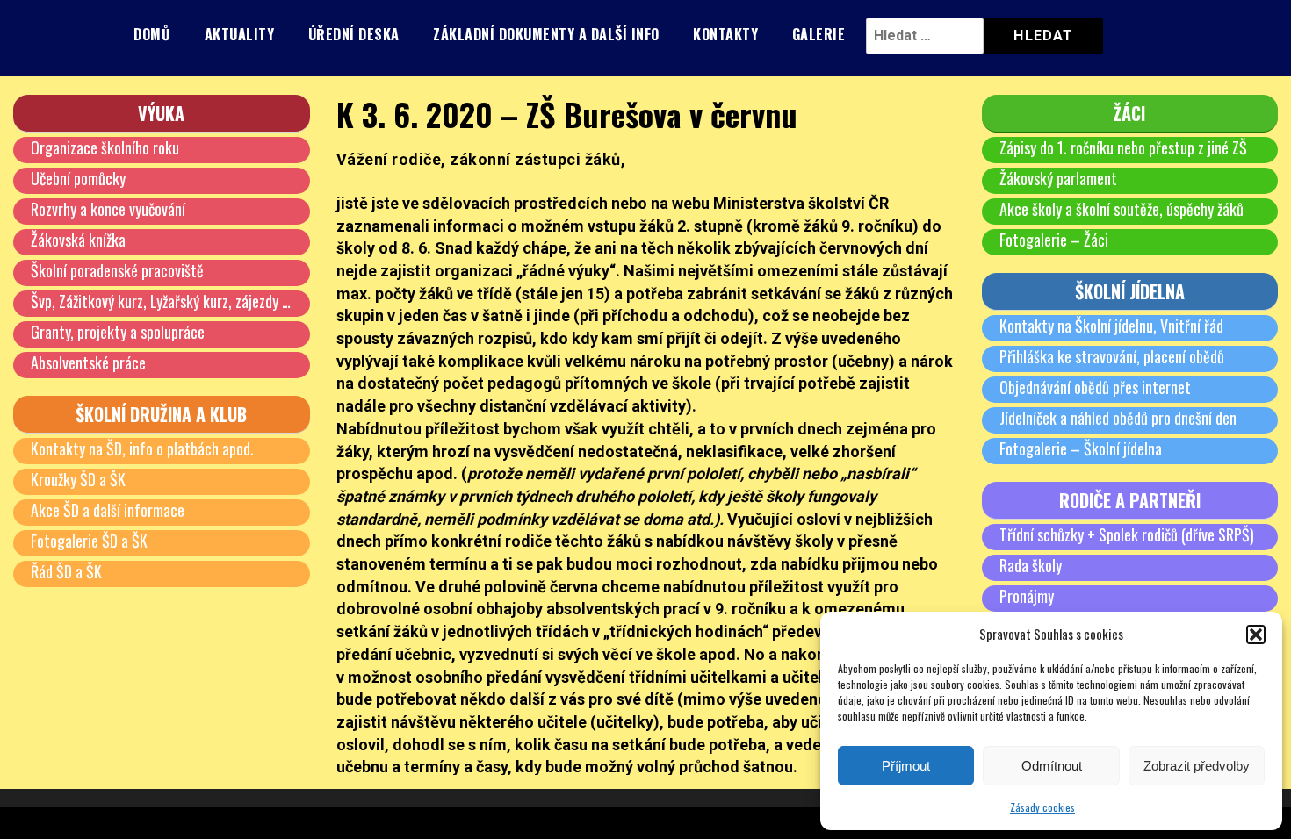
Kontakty (725, 34)
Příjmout (906, 765)
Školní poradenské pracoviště (117, 270)
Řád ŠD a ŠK (66, 571)
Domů (151, 34)
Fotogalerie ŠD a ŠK (89, 540)
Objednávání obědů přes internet (1095, 387)
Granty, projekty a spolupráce (118, 331)
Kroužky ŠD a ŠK (78, 479)
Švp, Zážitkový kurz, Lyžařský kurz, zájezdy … (161, 301)
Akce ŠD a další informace (107, 509)
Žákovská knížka (78, 239)
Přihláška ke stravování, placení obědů (1111, 356)
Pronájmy (1026, 595)
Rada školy (1030, 565)
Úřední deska (354, 34)
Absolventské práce (88, 362)
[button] (1256, 634)
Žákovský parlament (1058, 178)
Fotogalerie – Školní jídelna (1080, 448)
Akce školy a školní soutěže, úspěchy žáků (1121, 208)
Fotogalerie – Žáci (1053, 239)
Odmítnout (1051, 765)
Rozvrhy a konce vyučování (108, 208)
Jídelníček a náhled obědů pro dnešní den (1118, 417)
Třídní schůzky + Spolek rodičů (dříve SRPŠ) (1126, 534)
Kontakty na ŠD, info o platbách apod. (142, 448)
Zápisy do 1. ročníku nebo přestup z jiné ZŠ (1123, 147)
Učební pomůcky (78, 178)
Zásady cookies (1042, 807)
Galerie (819, 34)
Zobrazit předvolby (1196, 765)
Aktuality (240, 34)
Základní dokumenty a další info (546, 34)
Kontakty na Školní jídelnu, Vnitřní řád (1111, 325)
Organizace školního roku (105, 147)
